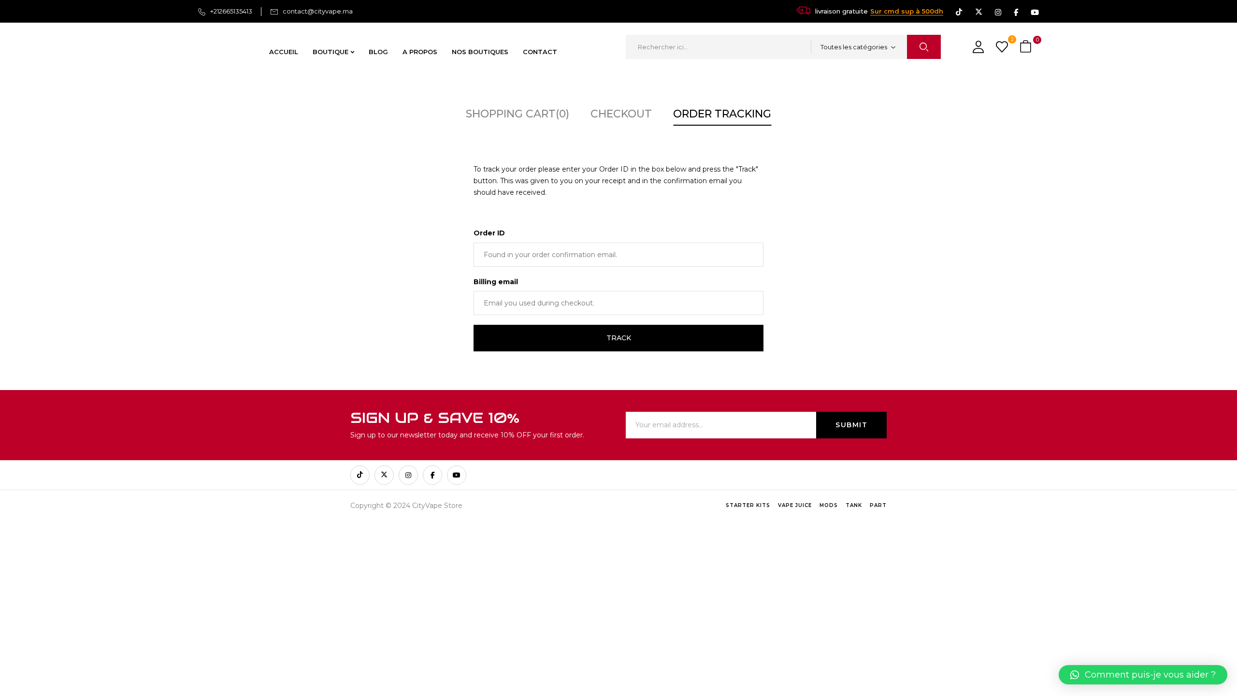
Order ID (489, 233)
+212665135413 (231, 11)
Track (618, 338)
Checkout (621, 113)
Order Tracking (722, 113)
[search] (924, 47)
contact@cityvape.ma (318, 11)
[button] (1027, 47)
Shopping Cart (517, 113)
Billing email (496, 281)
